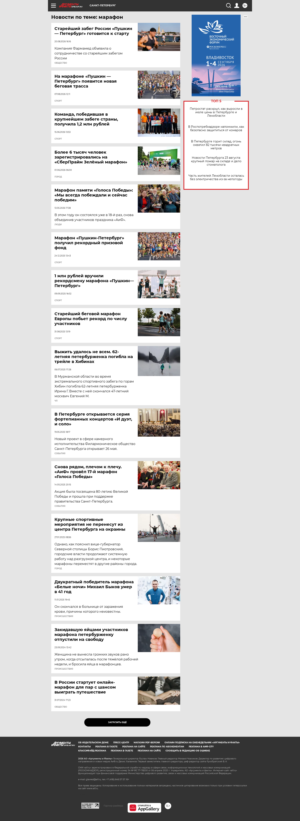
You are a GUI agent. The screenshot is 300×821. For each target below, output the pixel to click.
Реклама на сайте (133, 746)
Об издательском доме (93, 742)
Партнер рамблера (113, 805)
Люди (58, 225)
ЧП (56, 401)
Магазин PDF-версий (147, 742)
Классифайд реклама (92, 750)
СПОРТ (58, 101)
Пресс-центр (121, 742)
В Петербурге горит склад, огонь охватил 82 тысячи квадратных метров (216, 145)
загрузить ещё (117, 722)
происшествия (63, 616)
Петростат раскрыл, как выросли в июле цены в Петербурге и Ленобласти (216, 112)
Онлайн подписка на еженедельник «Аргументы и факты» (202, 742)
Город (58, 177)
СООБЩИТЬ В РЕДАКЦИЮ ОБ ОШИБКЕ (188, 750)
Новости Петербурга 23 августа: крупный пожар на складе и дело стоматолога (216, 161)
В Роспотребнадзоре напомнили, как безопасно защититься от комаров (216, 128)
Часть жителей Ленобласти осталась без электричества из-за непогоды (216, 177)
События (59, 454)
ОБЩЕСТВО (60, 63)
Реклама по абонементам (167, 746)
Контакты (84, 746)
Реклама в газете (106, 746)
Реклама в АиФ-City (201, 746)
